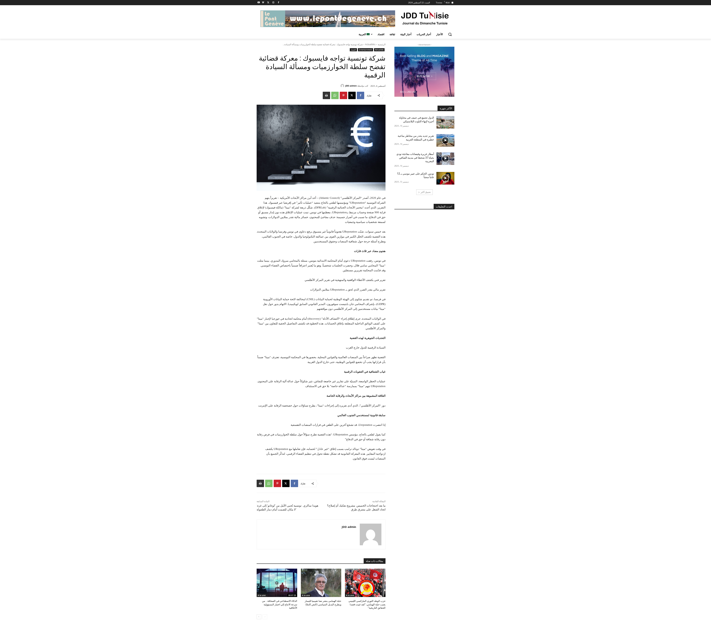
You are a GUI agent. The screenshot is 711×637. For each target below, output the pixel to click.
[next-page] (259, 616)
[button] (449, 34)
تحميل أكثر (426, 192)
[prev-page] (265, 616)
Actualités (370, 44)
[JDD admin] (343, 86)
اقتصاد (353, 49)
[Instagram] (273, 3)
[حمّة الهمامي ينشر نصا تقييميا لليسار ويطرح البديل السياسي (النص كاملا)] (321, 583)
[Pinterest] (343, 95)
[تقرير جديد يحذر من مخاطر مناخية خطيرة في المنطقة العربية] (445, 140)
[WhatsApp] (335, 95)
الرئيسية (381, 44)
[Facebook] (278, 3)
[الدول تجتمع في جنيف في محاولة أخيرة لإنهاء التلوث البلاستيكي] (445, 122)
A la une (350, 595)
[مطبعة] (326, 95)
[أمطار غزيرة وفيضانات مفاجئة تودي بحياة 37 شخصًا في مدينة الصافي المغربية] (445, 158)
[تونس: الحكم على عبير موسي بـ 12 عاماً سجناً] (445, 178)
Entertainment (365, 49)
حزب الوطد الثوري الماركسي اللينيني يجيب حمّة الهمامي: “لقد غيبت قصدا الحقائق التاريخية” (366, 604)
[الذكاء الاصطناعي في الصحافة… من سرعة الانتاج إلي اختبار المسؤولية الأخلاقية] (277, 583)
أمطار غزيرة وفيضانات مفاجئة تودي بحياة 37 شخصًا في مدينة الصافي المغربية (415, 157)
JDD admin (351, 85)
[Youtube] (259, 3)
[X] (268, 3)
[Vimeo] (263, 3)
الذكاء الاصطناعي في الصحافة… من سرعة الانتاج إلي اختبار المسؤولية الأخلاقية (279, 604)
